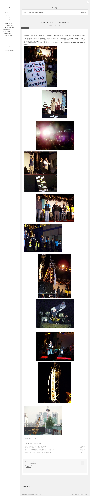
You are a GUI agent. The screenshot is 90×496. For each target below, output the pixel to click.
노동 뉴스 (7, 21)
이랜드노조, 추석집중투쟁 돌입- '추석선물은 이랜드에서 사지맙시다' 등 (38, 449)
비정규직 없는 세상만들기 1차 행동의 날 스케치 (34, 447)
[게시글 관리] (31, 438)
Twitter (29, 494)
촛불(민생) (7, 15)
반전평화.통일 (8, 23)
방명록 (4, 42)
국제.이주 (7, 19)
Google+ (39, 494)
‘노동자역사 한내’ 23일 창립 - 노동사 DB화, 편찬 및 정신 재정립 (37, 452)
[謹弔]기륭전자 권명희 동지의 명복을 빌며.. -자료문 (35, 446)
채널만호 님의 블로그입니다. (31, 463)
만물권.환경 (7, 13)
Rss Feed (24, 494)
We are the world (10, 8)
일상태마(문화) (7, 33)
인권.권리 (7, 17)
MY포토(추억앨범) (7, 29)
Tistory (78, 494)
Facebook (32, 494)
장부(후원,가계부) (7, 35)
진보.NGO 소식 (8, 25)
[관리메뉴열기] (88, 2)
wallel (86, 494)
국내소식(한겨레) (9, 27)
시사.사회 (5, 12)
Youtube (36, 494)
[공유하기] (29, 438)
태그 (3, 40)
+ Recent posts (26, 486)
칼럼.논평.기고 (7, 31)
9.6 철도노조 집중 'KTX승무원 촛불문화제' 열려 (33, 12)
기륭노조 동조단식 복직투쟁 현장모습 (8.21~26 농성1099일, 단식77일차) (39, 450)
